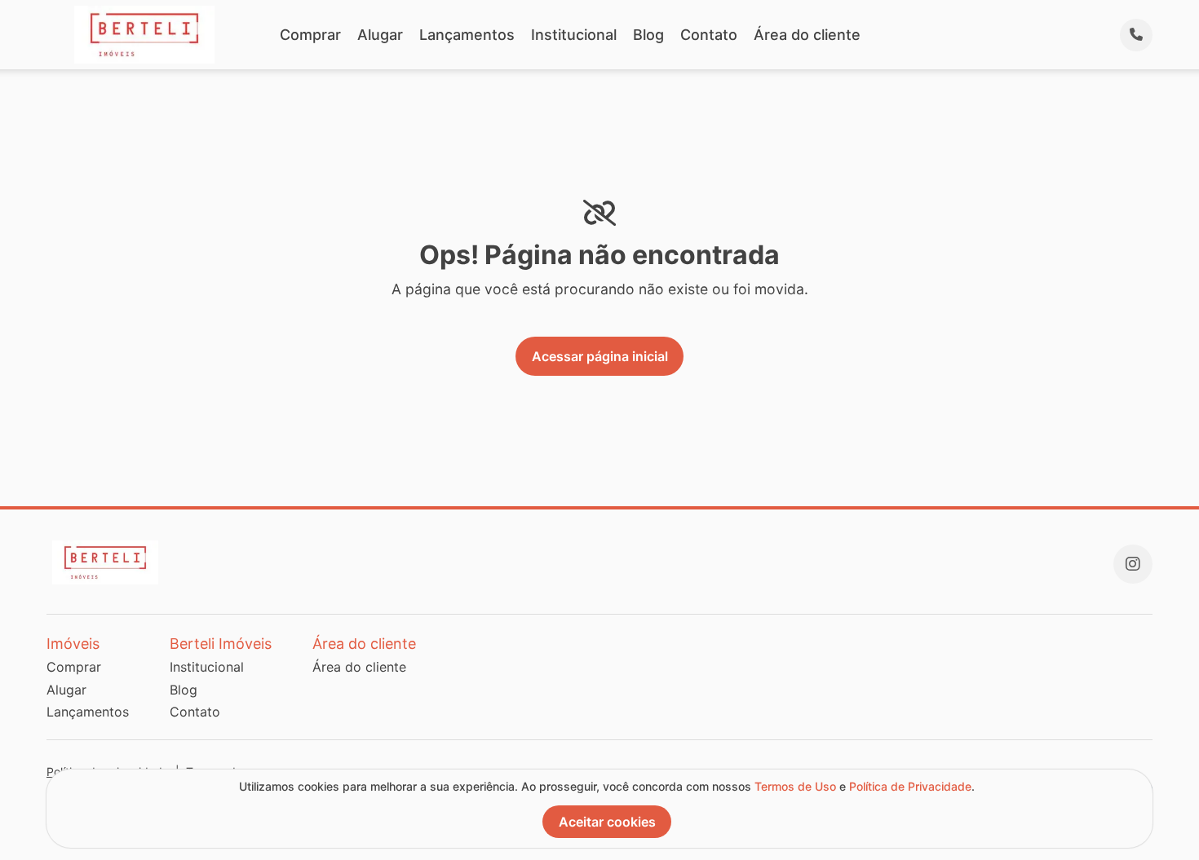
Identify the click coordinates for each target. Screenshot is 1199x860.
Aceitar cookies (607, 822)
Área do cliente (807, 34)
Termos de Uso (795, 786)
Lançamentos (467, 34)
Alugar (380, 34)
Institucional (574, 34)
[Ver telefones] (1136, 35)
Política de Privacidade (910, 786)
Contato (708, 34)
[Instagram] (1133, 564)
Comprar (310, 34)
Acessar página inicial (600, 356)
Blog (648, 34)
